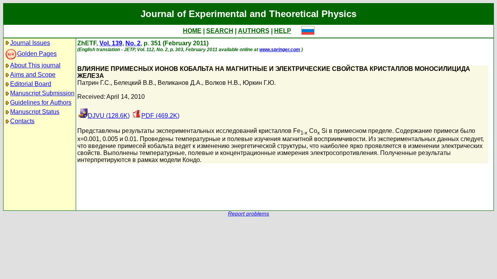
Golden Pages (37, 53)
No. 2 (133, 43)
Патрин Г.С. (94, 82)
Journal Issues (30, 43)
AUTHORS (253, 31)
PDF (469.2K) (160, 115)
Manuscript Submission (42, 93)
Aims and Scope (33, 74)
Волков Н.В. (222, 82)
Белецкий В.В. (134, 82)
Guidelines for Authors (40, 102)
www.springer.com (279, 49)
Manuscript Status (34, 111)
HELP (282, 31)
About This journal (35, 65)
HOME (192, 31)
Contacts (22, 121)
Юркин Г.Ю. (259, 82)
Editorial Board (30, 84)
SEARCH (219, 31)
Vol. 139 (110, 43)
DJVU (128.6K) (109, 115)
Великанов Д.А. (180, 82)
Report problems (248, 214)
